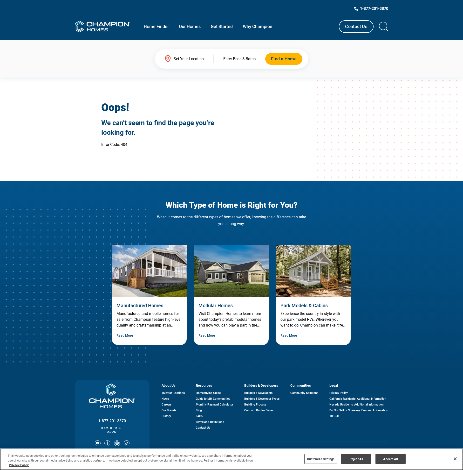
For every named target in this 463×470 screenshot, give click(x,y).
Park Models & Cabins (304, 305)
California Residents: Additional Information (357, 398)
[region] (231, 459)
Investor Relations (173, 393)
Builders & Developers (258, 393)
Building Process (255, 404)
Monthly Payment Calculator (214, 404)
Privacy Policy (338, 393)
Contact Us (356, 26)
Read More (124, 335)
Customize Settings (320, 459)
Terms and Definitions (210, 422)
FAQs (199, 416)
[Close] (455, 459)
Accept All (390, 459)
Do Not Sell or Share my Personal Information (358, 410)
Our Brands (169, 410)
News (165, 398)
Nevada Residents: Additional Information (356, 404)
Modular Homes (215, 305)
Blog (199, 410)
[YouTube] (98, 443)
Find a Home (284, 58)
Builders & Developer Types (261, 398)
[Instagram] (117, 443)
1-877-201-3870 (112, 421)
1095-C (334, 416)
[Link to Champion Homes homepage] (102, 26)
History (166, 416)
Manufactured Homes (139, 305)
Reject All (356, 459)
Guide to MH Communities (213, 398)
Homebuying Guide (208, 393)
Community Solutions (304, 393)
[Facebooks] (107, 443)
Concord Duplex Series (258, 410)
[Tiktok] (126, 443)
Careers (166, 404)
